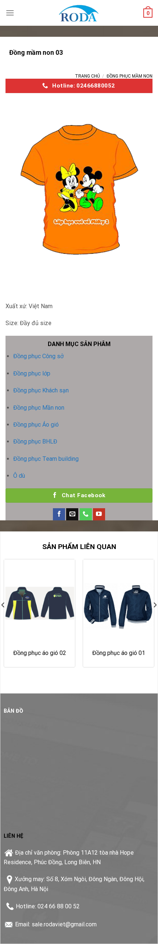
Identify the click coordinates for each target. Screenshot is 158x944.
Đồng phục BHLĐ (35, 441)
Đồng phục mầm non (129, 76)
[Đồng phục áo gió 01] (118, 602)
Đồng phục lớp (31, 373)
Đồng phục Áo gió (36, 424)
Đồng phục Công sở (38, 356)
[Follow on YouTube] (99, 514)
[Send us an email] (72, 514)
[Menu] (10, 13)
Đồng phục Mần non (38, 407)
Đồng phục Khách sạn (41, 390)
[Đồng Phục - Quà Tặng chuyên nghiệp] (79, 13)
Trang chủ (87, 76)
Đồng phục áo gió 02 (39, 652)
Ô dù (19, 475)
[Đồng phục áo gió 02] (39, 602)
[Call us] (86, 514)
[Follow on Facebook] (59, 514)
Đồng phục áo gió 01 (118, 652)
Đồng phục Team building (46, 458)
